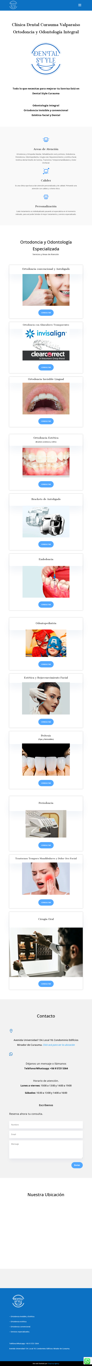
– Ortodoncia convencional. (20, 1326)
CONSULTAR (46, 313)
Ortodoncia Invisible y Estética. (23, 1316)
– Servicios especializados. (19, 1332)
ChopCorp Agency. (53, 1363)
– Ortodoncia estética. (18, 1321)
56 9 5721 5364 (33, 1343)
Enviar (77, 1165)
